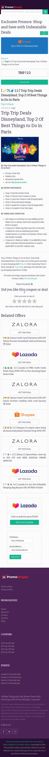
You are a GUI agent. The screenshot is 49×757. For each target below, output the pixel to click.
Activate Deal (24, 82)
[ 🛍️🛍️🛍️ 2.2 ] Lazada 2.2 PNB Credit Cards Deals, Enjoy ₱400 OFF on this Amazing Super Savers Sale (24, 371)
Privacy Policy (7, 590)
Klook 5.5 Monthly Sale (10, 683)
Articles (4, 618)
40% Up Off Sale (7, 646)
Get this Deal (24, 332)
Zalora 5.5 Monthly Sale (10, 680)
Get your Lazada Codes (24, 523)
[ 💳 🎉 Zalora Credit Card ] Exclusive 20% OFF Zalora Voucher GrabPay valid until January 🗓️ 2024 (24, 401)
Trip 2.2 (23, 264)
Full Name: (14, 537)
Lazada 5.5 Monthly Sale (10, 674)
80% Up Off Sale (7, 652)
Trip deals (19, 267)
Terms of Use (6, 587)
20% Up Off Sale (7, 643)
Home (3, 609)
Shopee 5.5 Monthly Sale (11, 677)
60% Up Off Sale (7, 649)
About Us (5, 612)
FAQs (3, 621)
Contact (4, 615)
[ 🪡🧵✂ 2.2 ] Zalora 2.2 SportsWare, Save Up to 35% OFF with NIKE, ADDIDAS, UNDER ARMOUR (24, 457)
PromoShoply (31, 279)
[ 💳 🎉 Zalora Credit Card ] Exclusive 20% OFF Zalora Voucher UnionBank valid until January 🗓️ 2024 (24, 341)
